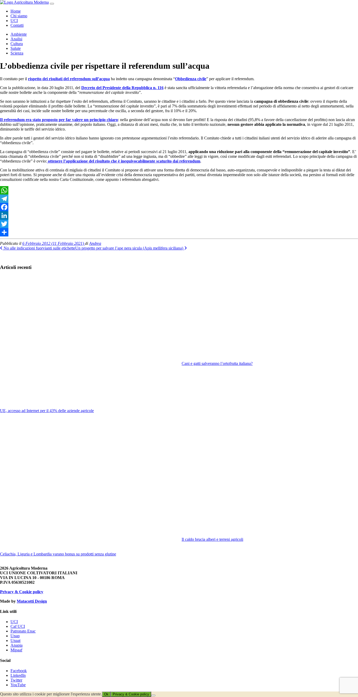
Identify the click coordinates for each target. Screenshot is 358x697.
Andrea (95, 243)
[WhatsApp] (179, 190)
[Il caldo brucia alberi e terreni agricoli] (270, 477)
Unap (15, 636)
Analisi (16, 39)
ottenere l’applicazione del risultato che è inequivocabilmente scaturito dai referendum (123, 161)
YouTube (18, 685)
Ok (106, 694)
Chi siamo (18, 16)
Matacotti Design (32, 601)
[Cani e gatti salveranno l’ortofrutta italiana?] (270, 318)
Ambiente (18, 34)
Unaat (15, 640)
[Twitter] (179, 224)
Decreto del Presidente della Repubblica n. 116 (122, 87)
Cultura (16, 43)
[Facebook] (179, 207)
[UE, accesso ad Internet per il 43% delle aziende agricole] (88, 341)
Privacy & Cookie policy (21, 592)
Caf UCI (17, 626)
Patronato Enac (23, 631)
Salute (15, 48)
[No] (153, 695)
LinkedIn (18, 675)
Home (15, 11)
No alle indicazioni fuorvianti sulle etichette (39, 248)
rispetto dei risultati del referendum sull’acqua (69, 79)
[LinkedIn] (179, 215)
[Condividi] (179, 232)
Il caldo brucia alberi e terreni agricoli (212, 539)
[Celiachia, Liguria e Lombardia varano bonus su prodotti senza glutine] (88, 485)
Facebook (18, 670)
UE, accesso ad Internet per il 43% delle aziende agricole (47, 410)
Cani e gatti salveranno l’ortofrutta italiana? (217, 363)
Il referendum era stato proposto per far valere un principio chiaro (59, 119)
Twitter (16, 680)
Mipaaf (16, 650)
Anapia (16, 645)
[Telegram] (179, 198)
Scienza (16, 53)
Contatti (17, 25)
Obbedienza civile (190, 79)
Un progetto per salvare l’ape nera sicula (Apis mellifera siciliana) (129, 248)
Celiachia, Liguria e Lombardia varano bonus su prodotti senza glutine (58, 554)
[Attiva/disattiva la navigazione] (52, 3)
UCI (14, 20)
